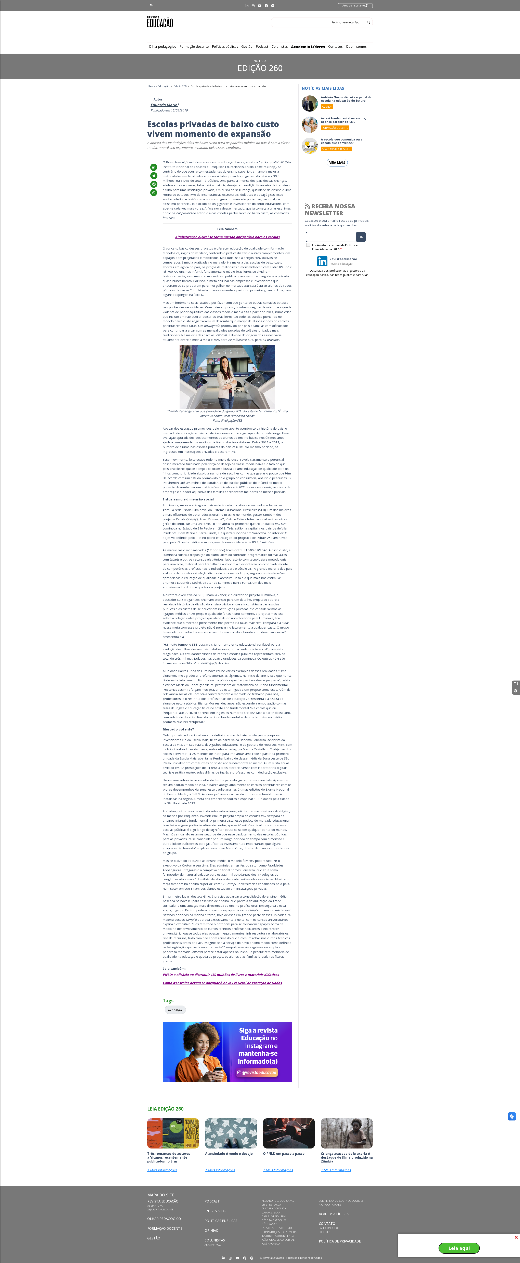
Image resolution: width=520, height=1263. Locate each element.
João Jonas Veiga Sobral (278, 1239)
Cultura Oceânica (274, 1208)
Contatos (335, 46)
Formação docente (194, 46)
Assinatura (155, 1205)
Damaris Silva (271, 1212)
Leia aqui (459, 1248)
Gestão (246, 46)
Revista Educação (163, 1201)
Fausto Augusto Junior (278, 1228)
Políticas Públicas (221, 1221)
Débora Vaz (269, 1224)
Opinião (212, 1230)
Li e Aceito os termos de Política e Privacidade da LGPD (335, 247)
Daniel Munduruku (274, 1216)
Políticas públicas (225, 46)
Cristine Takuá (271, 1204)
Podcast (262, 46)
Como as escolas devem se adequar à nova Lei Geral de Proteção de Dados (222, 983)
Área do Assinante (353, 5)
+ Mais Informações (162, 1170)
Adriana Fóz (213, 1244)
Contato (327, 1223)
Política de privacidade (340, 1241)
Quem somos (356, 46)
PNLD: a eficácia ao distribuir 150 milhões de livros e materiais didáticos (221, 974)
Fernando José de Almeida (279, 1232)
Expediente (326, 1232)
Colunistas (280, 46)
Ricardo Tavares (330, 1204)
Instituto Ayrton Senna (278, 1236)
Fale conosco (328, 1228)
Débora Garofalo (274, 1220)
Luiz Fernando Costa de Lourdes (341, 1200)
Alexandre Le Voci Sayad (278, 1200)
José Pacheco (271, 1243)
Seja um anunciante (160, 1209)
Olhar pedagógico (162, 46)
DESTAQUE (175, 1010)
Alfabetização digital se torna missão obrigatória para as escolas (227, 237)
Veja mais (337, 162)
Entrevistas (215, 1211)
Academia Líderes (308, 46)
